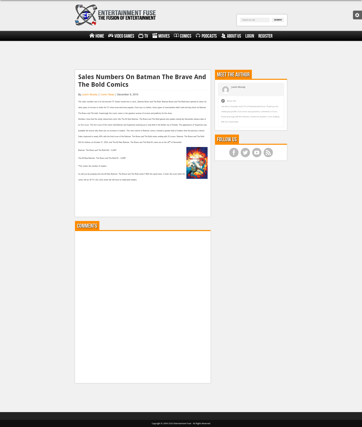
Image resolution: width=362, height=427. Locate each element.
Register (265, 36)
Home (99, 36)
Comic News (107, 94)
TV (146, 36)
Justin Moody (90, 94)
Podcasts (209, 36)
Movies (164, 36)
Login (249, 36)
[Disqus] (143, 269)
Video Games (124, 36)
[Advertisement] (181, 54)
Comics (185, 36)
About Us (234, 36)
